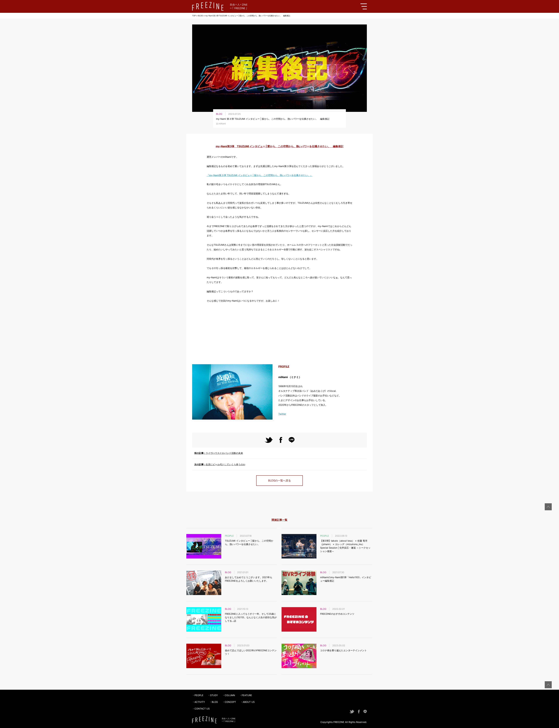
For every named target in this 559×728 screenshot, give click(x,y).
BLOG (200, 16)
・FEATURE (245, 695)
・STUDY (213, 695)
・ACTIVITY (198, 701)
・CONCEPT (229, 701)
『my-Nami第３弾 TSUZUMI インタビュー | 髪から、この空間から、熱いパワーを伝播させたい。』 (259, 175)
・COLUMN (228, 695)
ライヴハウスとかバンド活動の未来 (218, 453)
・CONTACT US (201, 708)
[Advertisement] (279, 333)
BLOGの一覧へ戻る (279, 480)
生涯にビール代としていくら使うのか (219, 464)
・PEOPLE (197, 695)
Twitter (282, 413)
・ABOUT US (247, 701)
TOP (194, 16)
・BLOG (213, 701)
